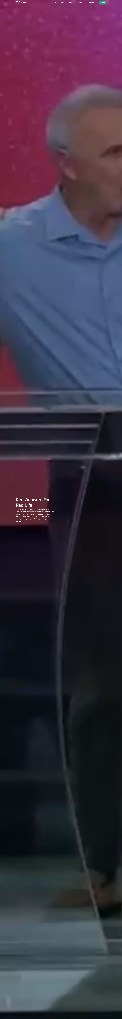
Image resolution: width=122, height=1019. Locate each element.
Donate (103, 3)
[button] (72, 3)
